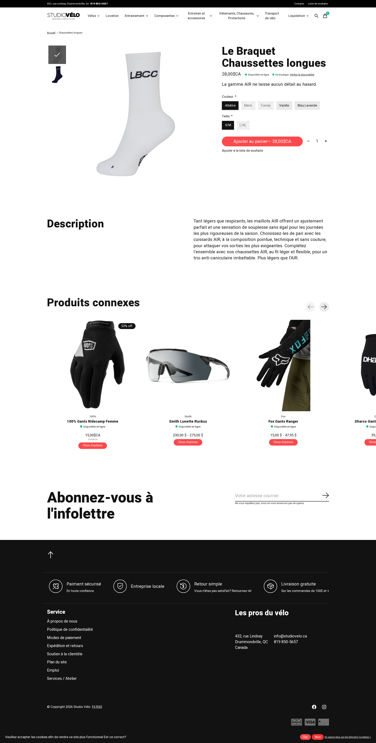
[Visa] (310, 724)
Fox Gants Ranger (283, 421)
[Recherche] (316, 16)
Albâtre (230, 105)
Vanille (284, 105)
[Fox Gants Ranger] (283, 365)
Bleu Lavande (307, 105)
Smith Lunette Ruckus (188, 421)
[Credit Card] (323, 724)
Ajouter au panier (262, 141)
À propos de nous (62, 621)
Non (318, 737)
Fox (283, 416)
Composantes (164, 16)
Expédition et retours (65, 646)
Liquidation (296, 16)
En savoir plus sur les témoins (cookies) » (348, 737)
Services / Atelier (62, 678)
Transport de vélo (272, 16)
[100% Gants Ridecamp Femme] (92, 365)
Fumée (266, 105)
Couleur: (229, 96)
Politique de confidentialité (70, 629)
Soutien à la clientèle (64, 654)
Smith (188, 416)
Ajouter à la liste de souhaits (242, 150)
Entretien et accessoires (196, 16)
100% (92, 416)
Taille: (227, 116)
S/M (228, 125)
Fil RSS (97, 707)
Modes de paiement (64, 638)
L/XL (243, 125)
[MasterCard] (296, 724)
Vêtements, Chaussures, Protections (236, 16)
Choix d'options (92, 445)
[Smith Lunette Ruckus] (188, 365)
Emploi (53, 670)
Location (112, 16)
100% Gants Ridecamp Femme (92, 421)
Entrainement (134, 16)
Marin (248, 105)
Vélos (92, 16)
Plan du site (57, 662)
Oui (305, 737)
